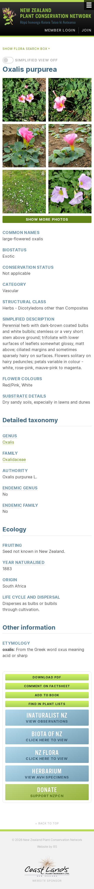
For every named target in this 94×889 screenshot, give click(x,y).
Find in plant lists (47, 704)
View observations (47, 717)
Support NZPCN (47, 792)
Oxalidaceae (14, 459)
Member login (60, 30)
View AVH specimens (47, 773)
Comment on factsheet (47, 686)
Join (86, 30)
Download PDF (47, 677)
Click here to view (47, 736)
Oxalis (8, 442)
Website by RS (47, 846)
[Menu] (89, 5)
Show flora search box (26, 49)
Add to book (47, 695)
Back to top (47, 823)
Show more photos (47, 219)
